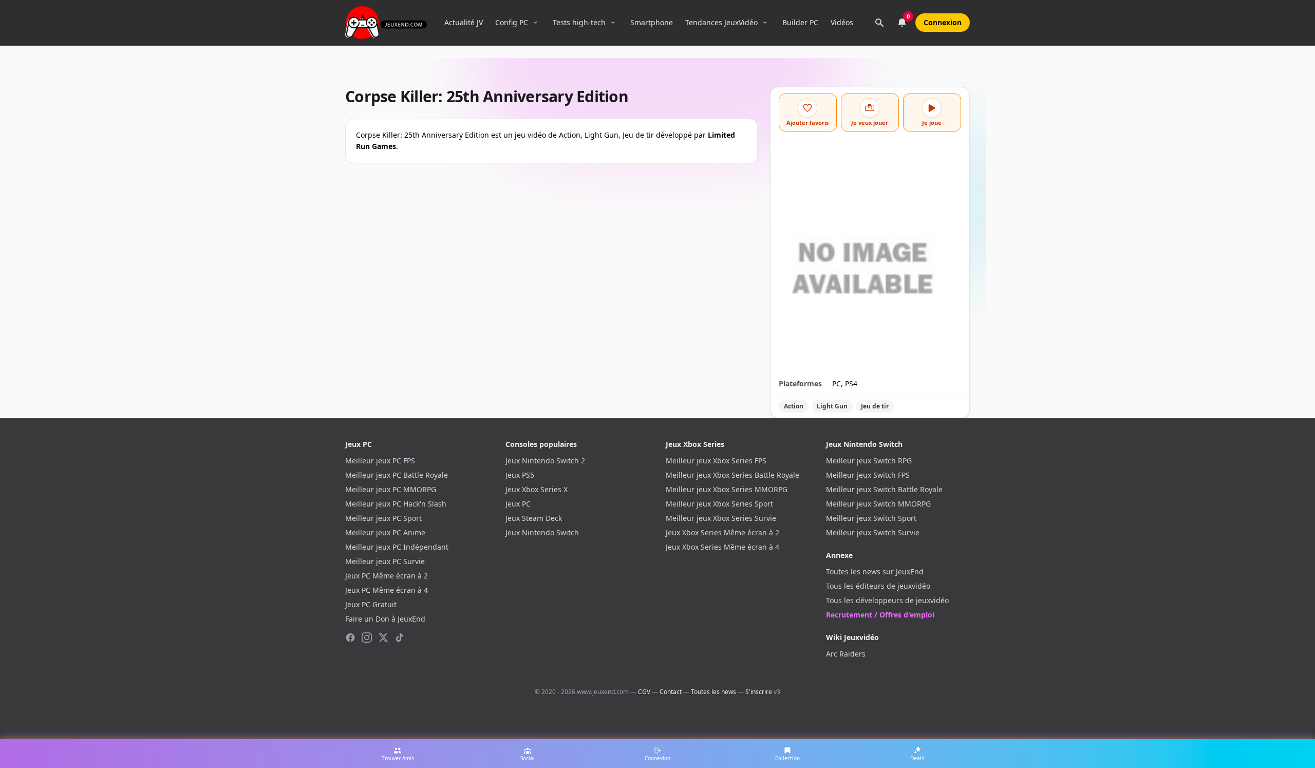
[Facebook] (350, 637)
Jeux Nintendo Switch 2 (545, 460)
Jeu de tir (875, 406)
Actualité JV (463, 22)
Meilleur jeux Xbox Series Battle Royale (732, 475)
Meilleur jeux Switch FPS (868, 475)
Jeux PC (518, 504)
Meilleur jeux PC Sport (383, 518)
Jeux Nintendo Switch (542, 532)
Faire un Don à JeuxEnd (385, 619)
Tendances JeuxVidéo (721, 22)
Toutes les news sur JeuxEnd (875, 571)
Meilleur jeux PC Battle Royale (396, 475)
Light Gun (832, 406)
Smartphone (651, 22)
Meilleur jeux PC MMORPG (390, 489)
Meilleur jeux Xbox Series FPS (716, 460)
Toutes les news (713, 691)
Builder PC (800, 22)
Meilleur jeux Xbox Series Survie (721, 518)
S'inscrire (758, 691)
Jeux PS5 (519, 475)
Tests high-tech (579, 22)
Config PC (511, 22)
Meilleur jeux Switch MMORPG (878, 504)
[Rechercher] (879, 22)
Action (793, 406)
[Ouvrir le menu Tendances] (765, 22)
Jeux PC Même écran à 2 (386, 575)
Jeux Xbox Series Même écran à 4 (722, 547)
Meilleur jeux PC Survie (385, 561)
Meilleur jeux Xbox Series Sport (719, 504)
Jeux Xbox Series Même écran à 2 (722, 532)
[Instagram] (367, 637)
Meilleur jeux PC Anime (385, 532)
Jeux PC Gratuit (371, 604)
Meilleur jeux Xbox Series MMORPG (726, 489)
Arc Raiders (846, 654)
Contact (671, 691)
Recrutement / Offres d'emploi (880, 615)
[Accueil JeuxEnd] (386, 22)
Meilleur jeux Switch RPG (869, 460)
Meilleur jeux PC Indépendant (396, 547)
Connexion (943, 22)
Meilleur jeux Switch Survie (872, 532)
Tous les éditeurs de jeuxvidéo (878, 586)
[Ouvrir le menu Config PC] (535, 22)
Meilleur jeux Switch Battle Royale (884, 489)
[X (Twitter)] (383, 637)
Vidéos (842, 22)
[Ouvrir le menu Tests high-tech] (613, 22)
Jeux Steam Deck (533, 518)
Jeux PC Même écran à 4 (386, 590)
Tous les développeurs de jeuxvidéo (887, 600)
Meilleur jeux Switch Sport (871, 518)
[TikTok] (399, 637)
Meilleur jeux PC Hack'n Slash (395, 504)
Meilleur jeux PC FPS (380, 460)
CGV (644, 691)
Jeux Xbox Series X (536, 489)
